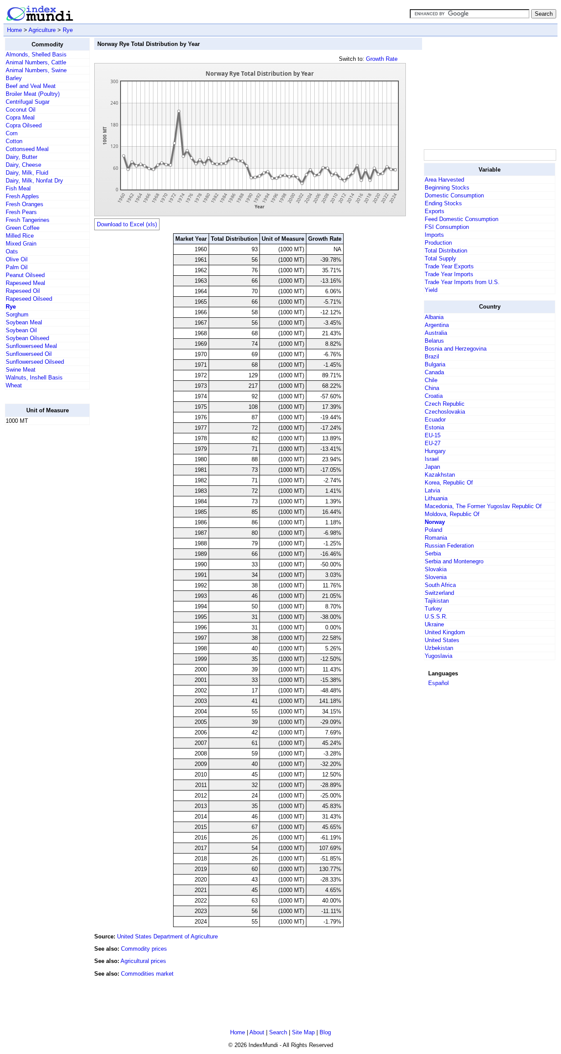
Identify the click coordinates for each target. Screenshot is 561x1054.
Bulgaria (435, 364)
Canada (434, 372)
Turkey (433, 608)
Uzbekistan (439, 648)
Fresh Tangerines (28, 220)
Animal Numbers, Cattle (36, 62)
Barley (14, 78)
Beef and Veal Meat (31, 86)
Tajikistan (437, 600)
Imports (434, 235)
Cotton (14, 141)
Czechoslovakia (445, 411)
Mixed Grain (21, 243)
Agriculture (42, 30)
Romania (436, 537)
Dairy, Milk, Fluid (27, 172)
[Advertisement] (40, 563)
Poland (433, 530)
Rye (68, 30)
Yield (431, 290)
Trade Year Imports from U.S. (462, 282)
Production (438, 242)
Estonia (434, 427)
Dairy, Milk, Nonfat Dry (34, 180)
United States (442, 640)
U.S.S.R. (436, 616)
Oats (12, 251)
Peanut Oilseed (25, 275)
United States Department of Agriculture (167, 936)
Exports (434, 211)
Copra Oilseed (24, 125)
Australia (436, 333)
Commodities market (147, 973)
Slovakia (436, 569)
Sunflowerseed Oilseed (35, 361)
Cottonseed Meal (27, 149)
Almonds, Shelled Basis (36, 54)
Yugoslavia (438, 656)
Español (438, 683)
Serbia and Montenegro (454, 561)
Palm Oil (17, 267)
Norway (435, 522)
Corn (12, 133)
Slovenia (436, 577)
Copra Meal (20, 117)
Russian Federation (449, 545)
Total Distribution (446, 250)
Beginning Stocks (447, 187)
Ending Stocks (443, 203)
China (432, 388)
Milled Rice (20, 235)
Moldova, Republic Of (452, 514)
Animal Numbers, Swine (36, 70)
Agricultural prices (143, 961)
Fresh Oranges (24, 204)
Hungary (435, 451)
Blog (325, 1032)
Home (14, 30)
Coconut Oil (21, 109)
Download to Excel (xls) (127, 224)
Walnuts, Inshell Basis (34, 377)
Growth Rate (382, 59)
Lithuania (436, 498)
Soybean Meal (24, 322)
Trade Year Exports (449, 266)
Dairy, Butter (21, 157)
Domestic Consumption (454, 195)
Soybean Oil (21, 330)
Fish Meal (18, 188)
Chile (431, 380)
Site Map (303, 1032)
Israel (432, 459)
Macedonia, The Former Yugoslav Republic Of (483, 506)
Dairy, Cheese (23, 165)
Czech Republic (445, 404)
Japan (432, 467)
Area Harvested (444, 179)
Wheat (14, 385)
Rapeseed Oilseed (29, 298)
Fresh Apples (22, 196)
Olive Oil (17, 259)
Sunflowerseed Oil (29, 354)
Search (278, 1032)
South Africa (440, 585)
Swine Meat (21, 369)
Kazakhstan (440, 474)
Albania (434, 317)
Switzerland (439, 593)
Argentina (437, 325)
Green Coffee (22, 228)
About (256, 1032)
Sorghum (17, 314)
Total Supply (440, 258)
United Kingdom (445, 632)
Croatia (434, 396)
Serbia (433, 553)
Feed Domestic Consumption (461, 219)
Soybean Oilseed (27, 338)
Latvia (432, 490)
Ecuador (435, 419)
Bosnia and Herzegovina (455, 348)
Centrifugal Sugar (28, 101)
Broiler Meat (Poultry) (33, 94)
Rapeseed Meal (25, 283)
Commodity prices (144, 948)
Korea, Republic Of (449, 482)
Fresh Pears (21, 212)
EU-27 (432, 443)
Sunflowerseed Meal (31, 346)
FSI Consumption (447, 227)
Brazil (432, 356)
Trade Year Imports (449, 274)
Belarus (434, 340)
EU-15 (432, 435)
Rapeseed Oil (23, 291)
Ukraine (434, 624)
